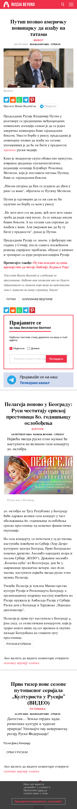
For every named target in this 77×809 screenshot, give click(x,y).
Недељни (19, 348)
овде (41, 790)
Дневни (35, 348)
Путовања (38, 708)
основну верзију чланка (21, 663)
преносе (10, 150)
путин (11, 299)
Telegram (50, 106)
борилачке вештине (37, 299)
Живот (38, 40)
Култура (38, 429)
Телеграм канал (34, 382)
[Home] (6, 4)
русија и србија (18, 644)
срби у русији (17, 752)
